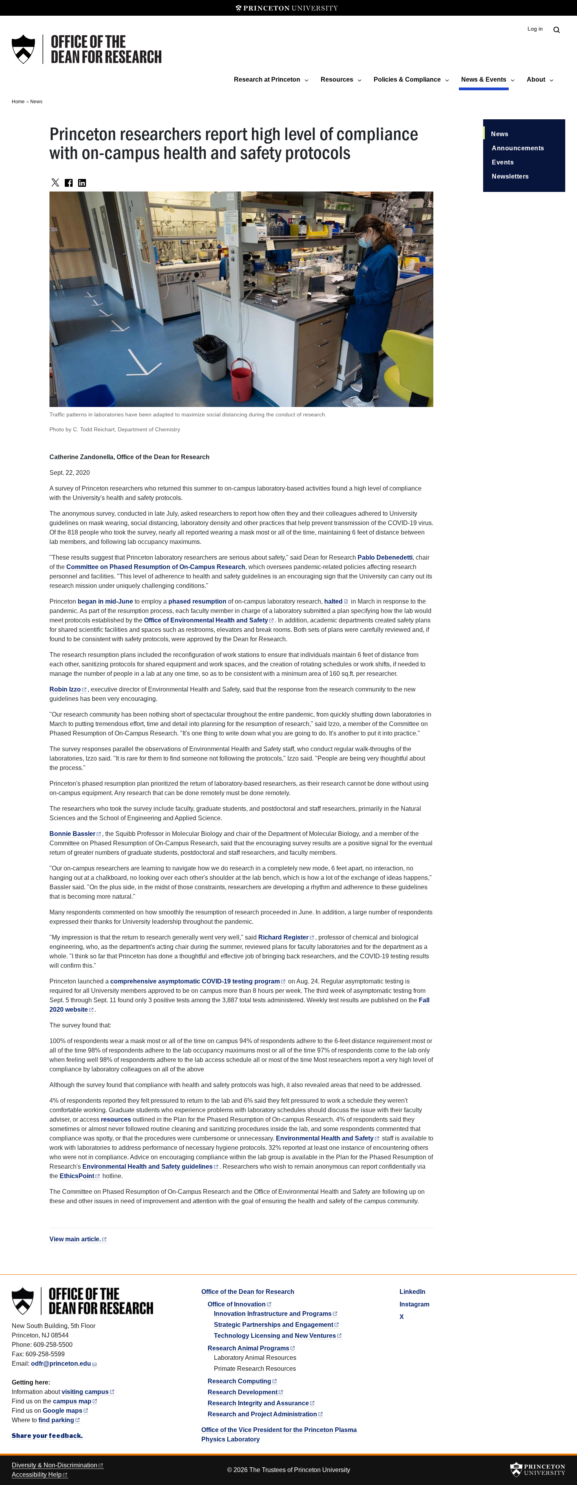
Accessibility (37, 1474)
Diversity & (54, 1465)
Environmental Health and (325, 1138)
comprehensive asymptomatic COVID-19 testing (195, 981)
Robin (65, 689)
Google (62, 1410)
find (56, 1420)
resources (116, 1119)
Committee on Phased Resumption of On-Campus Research (155, 567)
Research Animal (248, 1348)
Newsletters (510, 176)
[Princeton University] (287, 8)
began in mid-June (105, 601)
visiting (85, 1391)
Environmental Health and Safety (147, 1166)
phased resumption (197, 601)
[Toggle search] (556, 29)
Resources (337, 79)
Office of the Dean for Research (247, 1291)
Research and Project (262, 1414)
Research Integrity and (258, 1403)
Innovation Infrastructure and (273, 1313)
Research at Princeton (267, 79)
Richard (283, 937)
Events (503, 162)
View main (75, 1239)
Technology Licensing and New (275, 1335)
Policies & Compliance (407, 79)
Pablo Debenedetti (385, 557)
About (536, 79)
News (36, 101)
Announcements (518, 148)
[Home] (86, 49)
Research (239, 1381)
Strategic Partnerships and (273, 1324)
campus (72, 1401)
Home (18, 101)
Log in (535, 29)
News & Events (485, 79)
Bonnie (72, 833)
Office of (237, 1304)
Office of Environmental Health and (206, 620)
